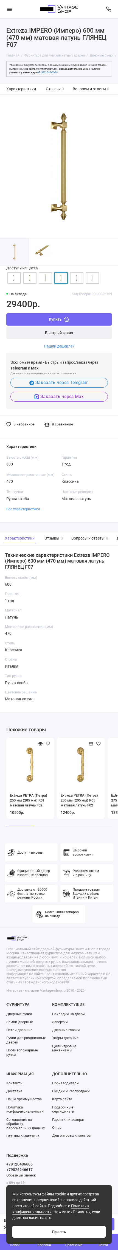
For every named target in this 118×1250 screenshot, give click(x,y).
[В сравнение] (40, 743)
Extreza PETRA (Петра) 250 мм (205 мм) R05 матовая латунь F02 (79, 800)
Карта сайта (62, 1099)
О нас (56, 1127)
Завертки (60, 1022)
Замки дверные (19, 1022)
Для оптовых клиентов (71, 1135)
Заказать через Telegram (62, 382)
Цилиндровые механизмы (64, 1048)
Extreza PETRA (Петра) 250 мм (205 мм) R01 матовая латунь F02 (28, 800)
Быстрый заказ (59, 333)
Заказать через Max (62, 396)
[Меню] (9, 9)
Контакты (14, 1083)
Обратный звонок (21, 1175)
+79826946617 (19, 1169)
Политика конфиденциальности (25, 1109)
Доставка (14, 1091)
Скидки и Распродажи (71, 1091)
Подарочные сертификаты (63, 1109)
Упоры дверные (65, 1038)
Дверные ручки (19, 1014)
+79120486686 (19, 1164)
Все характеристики (23, 509)
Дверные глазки (66, 1030)
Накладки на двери (68, 1014)
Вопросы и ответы (91, 89)
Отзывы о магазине (23, 1136)
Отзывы (55, 89)
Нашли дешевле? (59, 346)
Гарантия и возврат (68, 1120)
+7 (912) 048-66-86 (47, 72)
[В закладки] (48, 743)
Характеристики (21, 89)
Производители (65, 1083)
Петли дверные (19, 1030)
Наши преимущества (24, 1099)
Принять (59, 1232)
